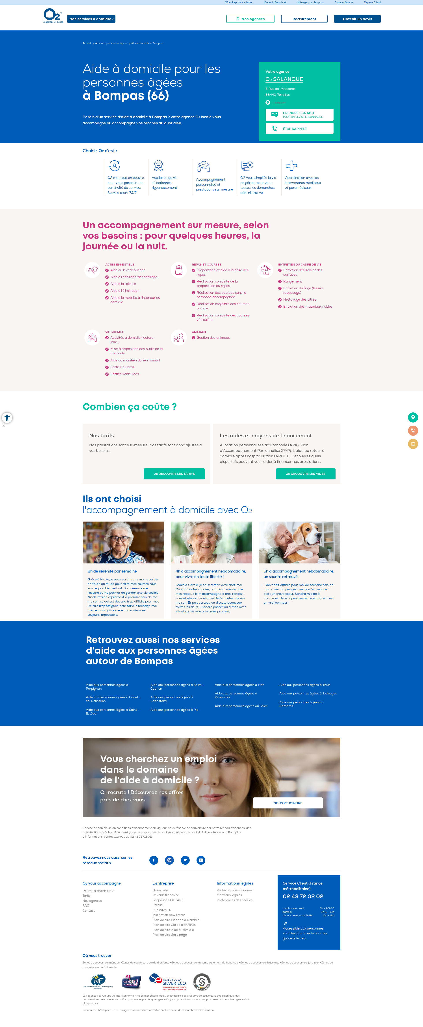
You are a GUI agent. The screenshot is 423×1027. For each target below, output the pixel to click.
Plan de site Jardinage (169, 935)
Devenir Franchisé (275, 2)
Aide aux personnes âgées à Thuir (304, 685)
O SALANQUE (284, 79)
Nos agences (253, 19)
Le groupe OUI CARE (168, 900)
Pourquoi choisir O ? (98, 891)
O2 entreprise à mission (239, 2)
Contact (89, 911)
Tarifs (87, 896)
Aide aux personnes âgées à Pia (174, 710)
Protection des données (234, 890)
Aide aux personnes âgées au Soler (241, 706)
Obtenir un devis (357, 19)
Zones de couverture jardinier (300, 962)
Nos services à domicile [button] (90, 19)
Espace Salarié (344, 2)
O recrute (160, 890)
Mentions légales (229, 895)
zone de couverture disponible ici (152, 832)
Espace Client (372, 2)
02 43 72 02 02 (141, 836)
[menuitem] (250, 19)
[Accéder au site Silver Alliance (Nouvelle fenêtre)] (202, 982)
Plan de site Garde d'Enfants (174, 925)
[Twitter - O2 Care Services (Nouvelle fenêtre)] (185, 860)
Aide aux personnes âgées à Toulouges (308, 693)
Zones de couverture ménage (101, 962)
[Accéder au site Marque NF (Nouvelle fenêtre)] (102, 982)
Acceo (301, 938)
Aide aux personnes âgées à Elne (239, 685)
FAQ (86, 905)
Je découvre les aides (305, 474)
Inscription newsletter (168, 915)
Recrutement (304, 19)
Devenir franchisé (165, 895)
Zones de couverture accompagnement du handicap (205, 962)
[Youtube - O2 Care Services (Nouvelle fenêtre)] (201, 860)
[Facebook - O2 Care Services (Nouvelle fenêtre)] (153, 860)
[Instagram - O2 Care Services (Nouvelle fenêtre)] (169, 860)
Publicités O (161, 910)
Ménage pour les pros (310, 2)
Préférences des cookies (234, 900)
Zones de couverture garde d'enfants (145, 962)
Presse (157, 905)
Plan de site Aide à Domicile (173, 930)
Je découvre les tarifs (174, 474)
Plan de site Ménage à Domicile (175, 920)
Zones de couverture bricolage (260, 962)
